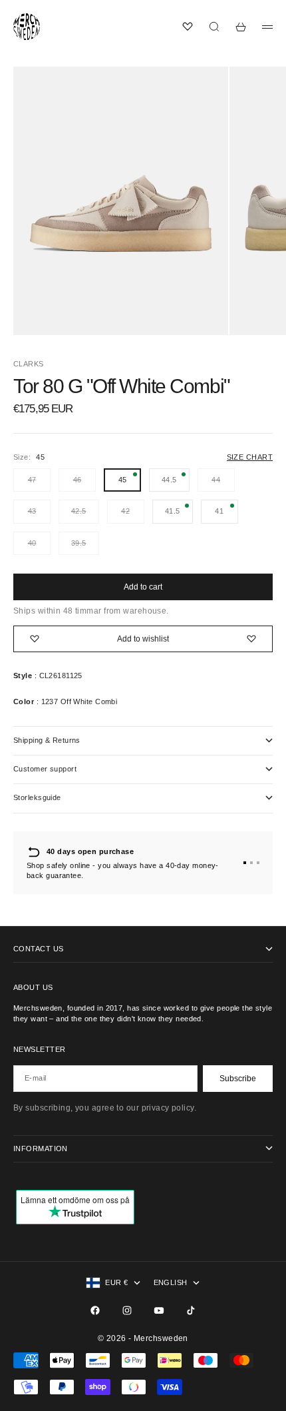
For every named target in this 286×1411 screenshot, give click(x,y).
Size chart (250, 457)
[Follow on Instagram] (127, 1310)
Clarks (28, 364)
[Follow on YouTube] (159, 1310)
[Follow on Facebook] (95, 1310)
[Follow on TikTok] (191, 1310)
